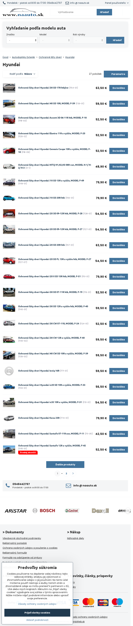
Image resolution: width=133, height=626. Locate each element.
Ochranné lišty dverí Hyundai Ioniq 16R (38, 370)
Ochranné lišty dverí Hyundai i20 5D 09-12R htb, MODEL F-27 (50, 229)
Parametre (118, 74)
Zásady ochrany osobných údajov (88, 617)
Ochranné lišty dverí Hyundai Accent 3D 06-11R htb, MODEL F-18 (52, 117)
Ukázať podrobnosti (37, 620)
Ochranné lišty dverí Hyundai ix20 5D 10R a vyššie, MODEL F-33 (51, 384)
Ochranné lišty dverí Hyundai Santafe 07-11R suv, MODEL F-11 (51, 433)
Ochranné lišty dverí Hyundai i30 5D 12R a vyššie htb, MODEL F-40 (53, 306)
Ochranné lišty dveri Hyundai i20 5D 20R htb (41, 244)
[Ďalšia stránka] (73, 474)
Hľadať (104, 12)
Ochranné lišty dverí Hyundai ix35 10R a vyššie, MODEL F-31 (50, 402)
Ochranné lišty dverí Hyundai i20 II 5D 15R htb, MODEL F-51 (49, 276)
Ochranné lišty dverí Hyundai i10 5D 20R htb (41, 197)
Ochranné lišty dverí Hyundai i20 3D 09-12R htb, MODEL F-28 (50, 213)
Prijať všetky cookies (37, 612)
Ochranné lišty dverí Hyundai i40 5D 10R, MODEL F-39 (46, 103)
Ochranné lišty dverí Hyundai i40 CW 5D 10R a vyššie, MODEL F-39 (53, 353)
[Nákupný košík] (119, 12)
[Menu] (127, 12)
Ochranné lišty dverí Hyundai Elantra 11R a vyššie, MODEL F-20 (51, 133)
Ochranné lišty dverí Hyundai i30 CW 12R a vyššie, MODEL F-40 (51, 337)
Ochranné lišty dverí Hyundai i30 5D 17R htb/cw (43, 87)
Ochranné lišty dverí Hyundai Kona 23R (39, 417)
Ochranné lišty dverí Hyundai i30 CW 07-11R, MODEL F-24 (48, 323)
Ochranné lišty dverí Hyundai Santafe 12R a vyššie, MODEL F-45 (52, 445)
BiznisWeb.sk (78, 621)
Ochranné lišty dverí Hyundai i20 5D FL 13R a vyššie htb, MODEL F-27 (54, 259)
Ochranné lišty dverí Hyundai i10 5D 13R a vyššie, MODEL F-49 (51, 180)
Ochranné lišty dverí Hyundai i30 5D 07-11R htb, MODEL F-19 (50, 291)
